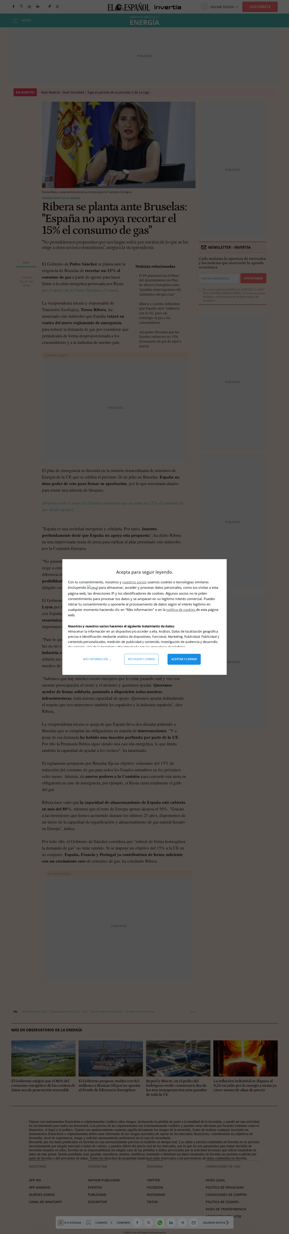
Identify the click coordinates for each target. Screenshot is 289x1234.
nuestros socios (134, 582)
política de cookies (181, 609)
